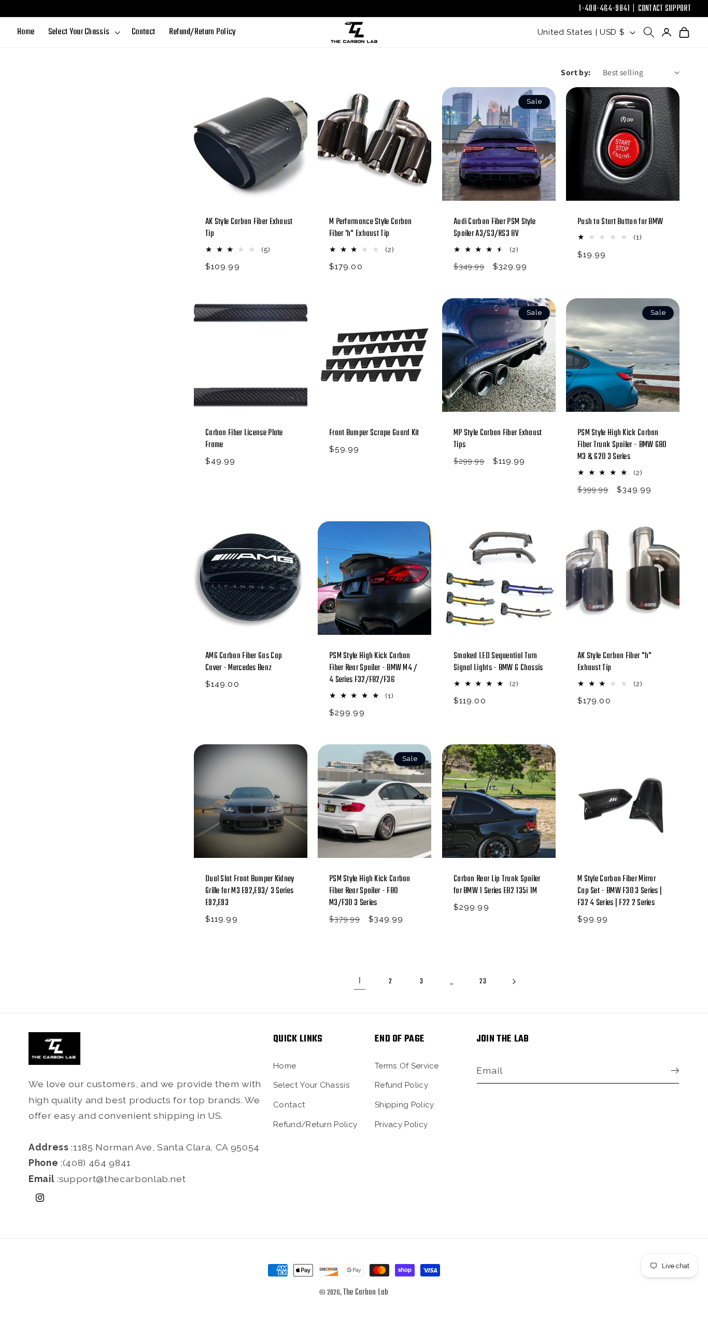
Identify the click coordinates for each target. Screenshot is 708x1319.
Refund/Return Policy (315, 1124)
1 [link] (359, 981)
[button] (83, 32)
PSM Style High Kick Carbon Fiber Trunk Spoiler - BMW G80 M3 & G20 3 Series (622, 445)
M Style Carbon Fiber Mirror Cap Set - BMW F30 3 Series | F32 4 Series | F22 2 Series (619, 891)
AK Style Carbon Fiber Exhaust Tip (249, 228)
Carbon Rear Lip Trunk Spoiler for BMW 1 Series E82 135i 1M (497, 885)
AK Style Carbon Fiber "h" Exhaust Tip (614, 662)
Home (284, 1065)
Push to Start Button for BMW (620, 222)
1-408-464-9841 (604, 8)
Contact (289, 1104)
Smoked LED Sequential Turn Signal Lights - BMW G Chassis (498, 662)
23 (482, 981)
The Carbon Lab (366, 1292)
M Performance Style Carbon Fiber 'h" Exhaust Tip (370, 228)
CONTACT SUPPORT (664, 8)
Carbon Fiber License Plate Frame (244, 439)
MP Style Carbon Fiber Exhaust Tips (498, 439)
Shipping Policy (404, 1104)
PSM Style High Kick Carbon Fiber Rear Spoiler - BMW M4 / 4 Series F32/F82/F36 (373, 668)
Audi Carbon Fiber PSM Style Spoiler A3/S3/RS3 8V (494, 228)
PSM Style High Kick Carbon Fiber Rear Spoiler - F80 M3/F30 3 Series (369, 891)
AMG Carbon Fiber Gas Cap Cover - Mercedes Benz (243, 662)
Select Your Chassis (311, 1085)
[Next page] (513, 981)
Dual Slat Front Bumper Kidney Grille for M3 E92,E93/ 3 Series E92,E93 (249, 891)
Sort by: (576, 72)
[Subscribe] (672, 1070)
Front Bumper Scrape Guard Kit (374, 433)
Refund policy (401, 1085)
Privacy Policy (401, 1124)
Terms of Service (407, 1065)
